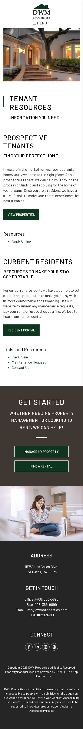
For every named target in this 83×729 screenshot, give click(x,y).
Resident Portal (21, 330)
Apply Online (21, 241)
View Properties (21, 214)
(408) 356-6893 (47, 599)
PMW (59, 672)
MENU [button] (41, 23)
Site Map (72, 672)
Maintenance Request (29, 362)
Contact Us (20, 367)
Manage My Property (41, 451)
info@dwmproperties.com (46, 610)
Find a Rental (41, 466)
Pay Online (20, 357)
